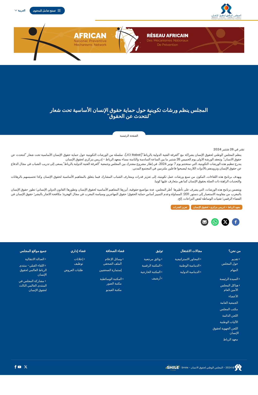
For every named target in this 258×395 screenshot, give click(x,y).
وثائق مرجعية (152, 259)
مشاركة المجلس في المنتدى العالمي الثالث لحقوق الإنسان (33, 285)
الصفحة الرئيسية (129, 135)
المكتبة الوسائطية (111, 279)
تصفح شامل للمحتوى (44, 10)
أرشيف (156, 278)
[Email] (204, 222)
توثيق (159, 251)
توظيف (78, 263)
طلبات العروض (73, 270)
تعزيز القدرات (180, 207)
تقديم (235, 259)
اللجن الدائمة (230, 315)
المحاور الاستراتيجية (187, 259)
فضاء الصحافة (115, 251)
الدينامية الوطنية (189, 265)
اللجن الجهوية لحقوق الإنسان (226, 330)
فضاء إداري (78, 251)
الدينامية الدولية (189, 272)
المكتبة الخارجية (151, 272)
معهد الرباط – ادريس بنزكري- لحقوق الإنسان (216, 207)
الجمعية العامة (229, 303)
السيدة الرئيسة (229, 279)
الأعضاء (233, 296)
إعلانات (78, 259)
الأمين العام (231, 290)
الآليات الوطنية (229, 322)
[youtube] (19, 367)
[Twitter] (225, 222)
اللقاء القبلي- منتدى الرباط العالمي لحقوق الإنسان (33, 270)
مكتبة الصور (114, 283)
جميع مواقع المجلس (33, 251)
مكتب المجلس (229, 309)
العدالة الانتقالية (34, 259)
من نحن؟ (235, 251)
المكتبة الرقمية (151, 265)
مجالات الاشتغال (191, 251)
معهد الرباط (230, 339)
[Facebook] (235, 222)
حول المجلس (230, 263)
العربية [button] (21, 10)
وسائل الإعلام (113, 259)
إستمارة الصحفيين (110, 270)
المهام (234, 270)
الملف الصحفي (112, 263)
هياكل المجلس (229, 285)
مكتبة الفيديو (114, 290)
